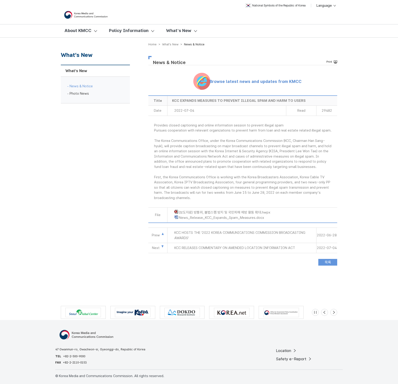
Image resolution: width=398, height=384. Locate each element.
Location (284, 350)
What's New (178, 30)
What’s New (76, 71)
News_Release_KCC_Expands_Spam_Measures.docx (221, 218)
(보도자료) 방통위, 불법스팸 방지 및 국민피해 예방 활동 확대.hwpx (224, 212)
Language (324, 5)
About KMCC (77, 30)
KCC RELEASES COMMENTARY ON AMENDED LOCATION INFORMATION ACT (234, 248)
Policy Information (129, 30)
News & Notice (81, 86)
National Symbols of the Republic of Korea (279, 5)
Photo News (79, 93)
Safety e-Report (291, 359)
